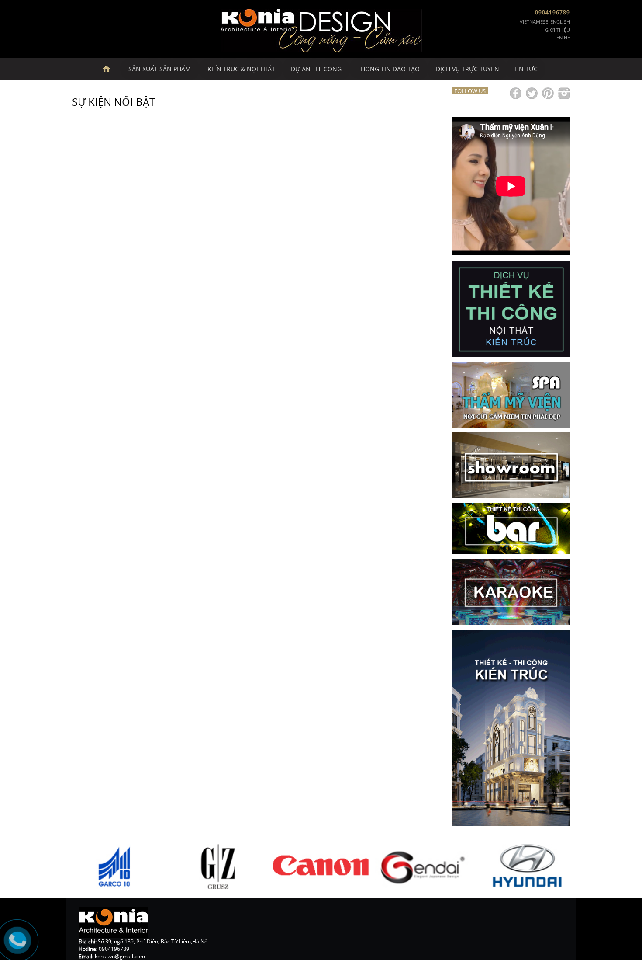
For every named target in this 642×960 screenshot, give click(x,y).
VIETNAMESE (534, 21)
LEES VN (110, 69)
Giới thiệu (557, 30)
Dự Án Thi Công (316, 69)
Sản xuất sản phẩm (159, 69)
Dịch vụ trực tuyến (467, 69)
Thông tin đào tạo (388, 69)
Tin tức (526, 69)
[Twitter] (532, 93)
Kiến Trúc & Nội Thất (241, 69)
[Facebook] (515, 93)
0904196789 (552, 12)
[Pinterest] (548, 93)
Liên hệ (561, 37)
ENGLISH (560, 21)
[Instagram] (564, 93)
